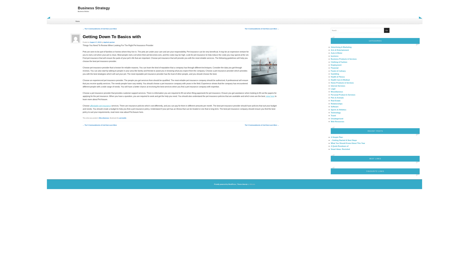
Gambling (335, 74)
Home (77, 21)
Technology (336, 113)
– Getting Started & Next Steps (344, 140)
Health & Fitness (338, 77)
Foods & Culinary (338, 71)
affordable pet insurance (100, 106)
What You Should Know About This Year (348, 143)
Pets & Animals (337, 98)
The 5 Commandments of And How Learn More (100, 29)
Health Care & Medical (340, 80)
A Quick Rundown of (339, 146)
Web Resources (337, 122)
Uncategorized (337, 119)
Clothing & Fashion (339, 62)
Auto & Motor (336, 53)
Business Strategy (94, 8)
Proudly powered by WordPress (225, 184)
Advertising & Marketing (341, 47)
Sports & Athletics (338, 110)
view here (270, 96)
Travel (333, 116)
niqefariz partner (109, 42)
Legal (333, 89)
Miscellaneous (104, 118)
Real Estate (335, 101)
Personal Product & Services (343, 95)
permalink (122, 118)
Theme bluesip (242, 184)
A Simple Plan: (337, 137)
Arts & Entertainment (340, 50)
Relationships (336, 104)
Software (334, 107)
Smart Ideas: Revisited (340, 149)
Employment (336, 65)
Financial (334, 68)
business (334, 56)
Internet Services (338, 86)
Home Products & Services (342, 83)
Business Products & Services (344, 59)
